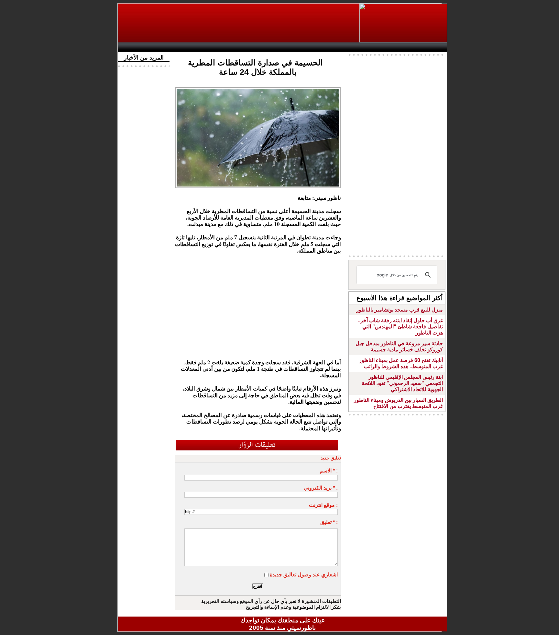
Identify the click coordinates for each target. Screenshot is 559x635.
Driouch (378, 47)
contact (140, 47)
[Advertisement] (239, 23)
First (432, 47)
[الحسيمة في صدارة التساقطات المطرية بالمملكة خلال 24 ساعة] (258, 89)
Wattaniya (296, 47)
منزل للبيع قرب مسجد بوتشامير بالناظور (399, 309)
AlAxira (165, 47)
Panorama (211, 47)
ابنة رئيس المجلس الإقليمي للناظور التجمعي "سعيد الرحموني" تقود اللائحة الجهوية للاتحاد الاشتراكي (402, 383)
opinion (186, 47)
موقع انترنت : (323, 505)
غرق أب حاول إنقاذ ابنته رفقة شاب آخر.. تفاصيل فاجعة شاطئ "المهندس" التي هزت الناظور (400, 326)
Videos (244, 47)
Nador (405, 47)
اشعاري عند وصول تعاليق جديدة (304, 574)
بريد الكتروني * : (321, 488)
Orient (321, 47)
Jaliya (271, 47)
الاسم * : (329, 470)
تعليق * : (329, 522)
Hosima (348, 47)
